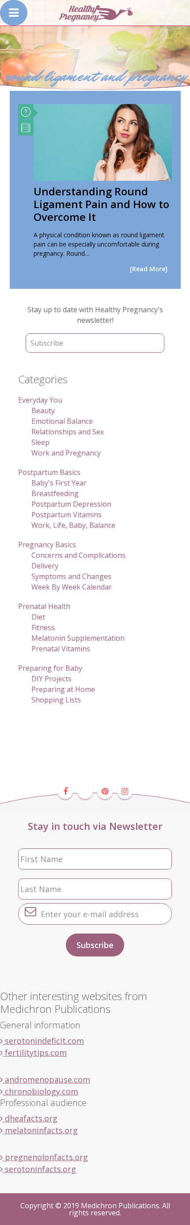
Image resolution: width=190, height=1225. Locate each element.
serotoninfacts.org (39, 1169)
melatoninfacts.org (40, 1130)
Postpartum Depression (71, 504)
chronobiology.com (40, 1091)
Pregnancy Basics (47, 544)
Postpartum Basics (49, 472)
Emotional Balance (62, 421)
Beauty (43, 410)
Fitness (43, 627)
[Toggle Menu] (13, 13)
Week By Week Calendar (71, 587)
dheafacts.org (30, 1118)
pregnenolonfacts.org (45, 1157)
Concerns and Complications (78, 555)
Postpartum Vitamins (66, 514)
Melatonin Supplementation (78, 638)
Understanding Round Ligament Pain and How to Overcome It (101, 204)
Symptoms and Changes (71, 576)
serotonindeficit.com (43, 1040)
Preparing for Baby (50, 668)
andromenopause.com (46, 1079)
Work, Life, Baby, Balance (73, 525)
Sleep (40, 442)
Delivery (44, 566)
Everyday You (40, 400)
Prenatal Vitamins (60, 649)
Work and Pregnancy (66, 453)
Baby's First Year (59, 483)
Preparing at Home (63, 689)
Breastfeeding (55, 493)
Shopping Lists (56, 700)
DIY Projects (51, 678)
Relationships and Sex (67, 432)
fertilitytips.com (35, 1052)
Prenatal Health (44, 606)
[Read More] (148, 269)
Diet (38, 617)
